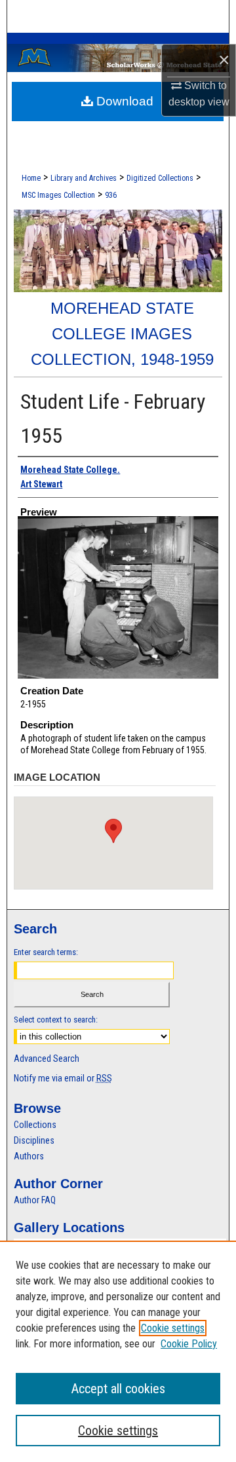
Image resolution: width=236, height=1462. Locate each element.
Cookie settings (173, 1328)
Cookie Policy (189, 1344)
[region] (118, 1351)
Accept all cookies (118, 1388)
